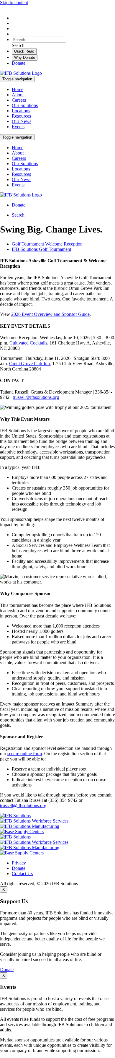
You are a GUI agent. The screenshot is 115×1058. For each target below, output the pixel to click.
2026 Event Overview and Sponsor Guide (50, 314)
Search (18, 214)
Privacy (19, 862)
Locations (21, 110)
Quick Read (24, 51)
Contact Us (22, 873)
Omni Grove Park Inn (29, 363)
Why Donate (24, 57)
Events (18, 126)
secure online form (24, 753)
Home (17, 89)
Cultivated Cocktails (28, 342)
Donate (18, 63)
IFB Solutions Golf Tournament (41, 249)
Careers (19, 100)
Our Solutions (25, 105)
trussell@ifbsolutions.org (36, 397)
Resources (21, 115)
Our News (21, 121)
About (18, 94)
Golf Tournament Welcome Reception (47, 243)
